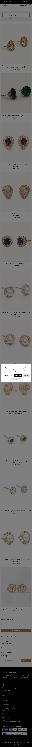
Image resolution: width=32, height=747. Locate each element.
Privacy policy (8, 375)
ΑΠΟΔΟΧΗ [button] (18, 375)
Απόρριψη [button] (26, 375)
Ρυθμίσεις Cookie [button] (16, 379)
